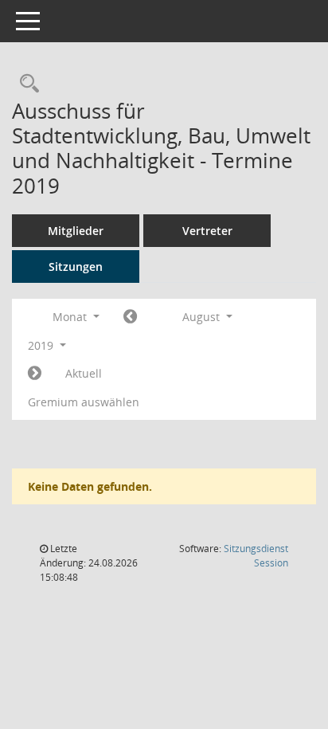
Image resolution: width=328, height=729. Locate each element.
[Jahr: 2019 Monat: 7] (130, 317)
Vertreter (207, 230)
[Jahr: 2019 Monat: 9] (34, 373)
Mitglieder (75, 230)
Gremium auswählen (83, 402)
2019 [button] (42, 345)
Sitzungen (76, 266)
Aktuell (83, 373)
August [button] (202, 316)
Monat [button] (71, 316)
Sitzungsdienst (256, 556)
